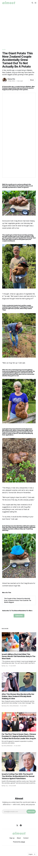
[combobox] (32, 854)
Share (32, 80)
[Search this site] (32, 2)
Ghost (23, 842)
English (31, 854)
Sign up (12, 838)
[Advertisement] (19, 25)
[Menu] (35, 2)
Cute (3, 49)
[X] (17, 825)
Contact (25, 838)
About (19, 838)
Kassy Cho (11, 79)
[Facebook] (21, 825)
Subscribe (19, 616)
